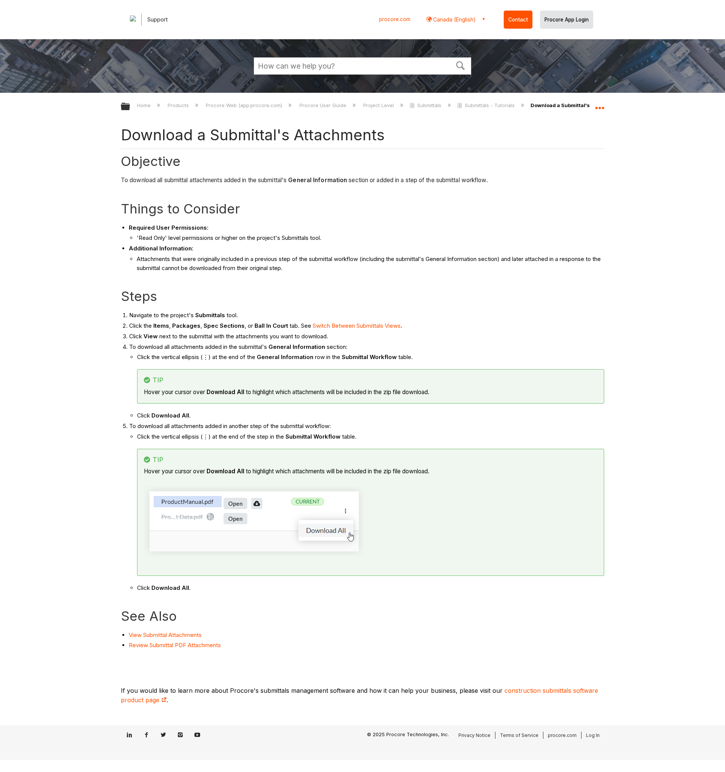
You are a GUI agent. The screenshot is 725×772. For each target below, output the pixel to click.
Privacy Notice (474, 735)
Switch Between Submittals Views (357, 325)
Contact (518, 20)
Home (144, 105)
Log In (593, 735)
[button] (460, 64)
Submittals (429, 105)
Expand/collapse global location (599, 104)
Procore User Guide (323, 105)
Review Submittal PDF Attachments (175, 645)
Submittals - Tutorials (489, 105)
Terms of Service (519, 735)
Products (179, 105)
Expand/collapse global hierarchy (130, 106)
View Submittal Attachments (165, 634)
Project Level (379, 105)
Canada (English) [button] (454, 19)
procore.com (394, 19)
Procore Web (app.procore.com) (245, 105)
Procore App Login (567, 20)
